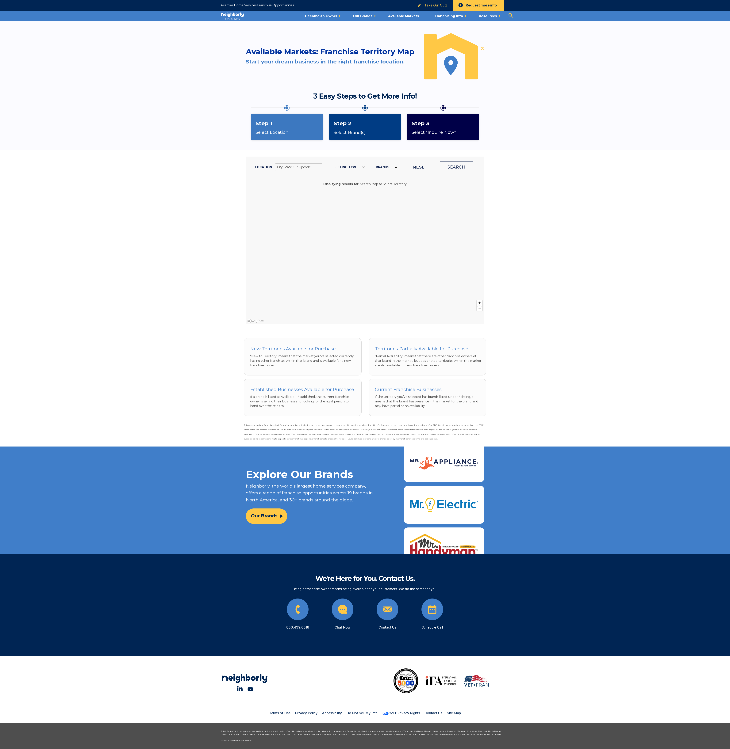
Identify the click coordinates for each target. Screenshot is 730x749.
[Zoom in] (479, 303)
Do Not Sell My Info (362, 713)
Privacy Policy (306, 713)
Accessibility (332, 713)
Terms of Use (279, 713)
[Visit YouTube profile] (250, 688)
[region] (365, 257)
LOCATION (263, 167)
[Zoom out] (479, 308)
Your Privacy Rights (404, 713)
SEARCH (456, 167)
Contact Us (433, 713)
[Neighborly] (232, 16)
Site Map (454, 713)
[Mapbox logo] (255, 321)
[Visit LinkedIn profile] (240, 688)
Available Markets (403, 16)
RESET (420, 167)
